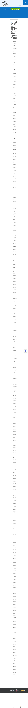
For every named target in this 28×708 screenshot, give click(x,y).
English (21, 5)
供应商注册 (16, 9)
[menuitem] (5, 9)
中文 (19, 5)
